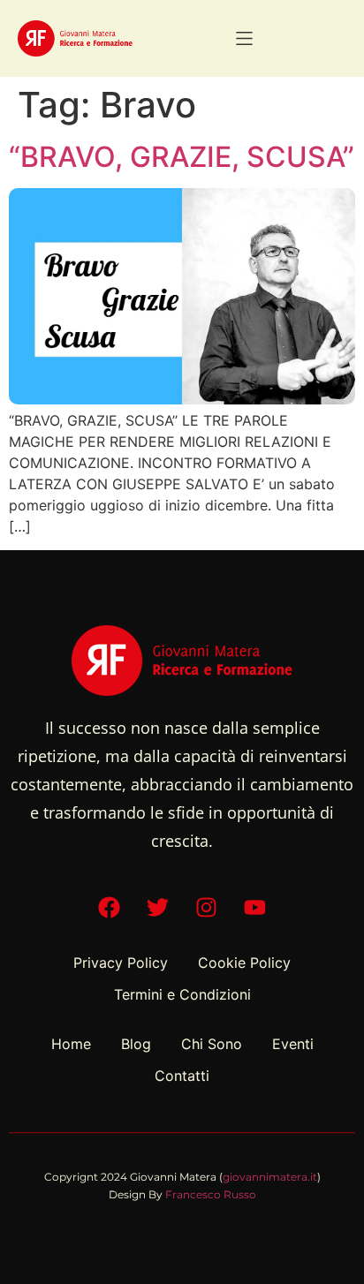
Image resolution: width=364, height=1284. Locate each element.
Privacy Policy (120, 962)
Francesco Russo (210, 1194)
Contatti (182, 1075)
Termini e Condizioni (182, 994)
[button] (244, 38)
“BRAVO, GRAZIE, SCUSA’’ (181, 157)
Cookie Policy (244, 962)
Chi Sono (211, 1044)
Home (71, 1044)
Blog (136, 1044)
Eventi (293, 1044)
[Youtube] (255, 907)
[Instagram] (207, 907)
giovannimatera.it (270, 1176)
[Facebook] (109, 907)
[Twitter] (158, 907)
